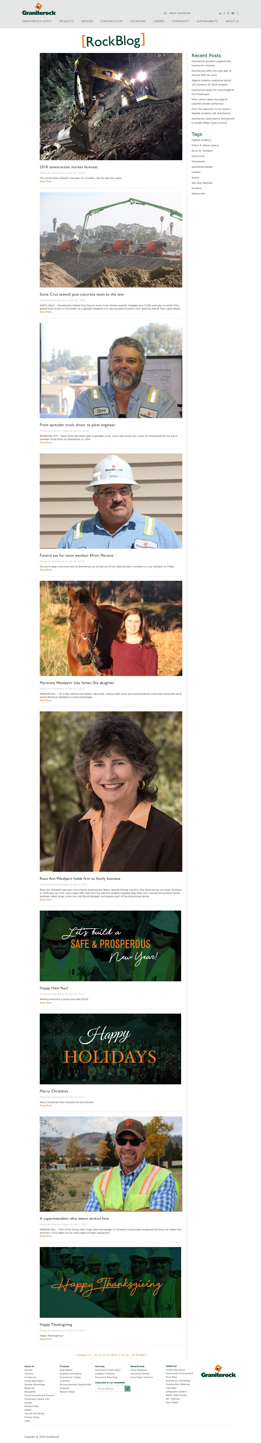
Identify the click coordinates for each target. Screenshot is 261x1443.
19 (126, 1355)
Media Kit (29, 1388)
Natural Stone (67, 1391)
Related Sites (31, 1406)
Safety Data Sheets (176, 1395)
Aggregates (66, 1370)
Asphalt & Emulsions (71, 1373)
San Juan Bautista (202, 182)
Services (100, 1366)
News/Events (137, 1366)
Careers (28, 1373)
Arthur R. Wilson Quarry (205, 145)
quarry (195, 177)
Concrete (65, 1381)
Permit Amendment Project (39, 1395)
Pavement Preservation (108, 1370)
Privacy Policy (32, 1417)
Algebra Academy (201, 140)
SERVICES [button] (87, 21)
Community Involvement (179, 1373)
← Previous (80, 1355)
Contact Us (30, 1377)
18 (123, 1355)
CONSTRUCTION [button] (111, 21)
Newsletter (30, 1391)
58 (137, 1355)
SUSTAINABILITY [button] (207, 21)
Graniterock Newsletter (178, 1380)
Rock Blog (171, 1377)
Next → (143, 1355)
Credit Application (34, 1381)
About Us (29, 1366)
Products (64, 1366)
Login (27, 1420)
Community (198, 156)
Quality (28, 1402)
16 (115, 1355)
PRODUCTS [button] (66, 21)
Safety (28, 1410)
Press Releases (138, 1370)
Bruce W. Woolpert (202, 150)
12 (100, 1355)
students (197, 188)
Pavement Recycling (106, 1377)
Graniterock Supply (70, 1377)
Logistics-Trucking (104, 1373)
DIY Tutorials (173, 1399)
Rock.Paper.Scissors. (141, 1377)
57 (133, 1355)
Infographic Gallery (176, 1391)
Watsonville (198, 193)
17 (119, 1355)
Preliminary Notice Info (36, 1399)
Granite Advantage (34, 1384)
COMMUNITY (180, 21)
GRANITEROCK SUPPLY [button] (36, 21)
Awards (28, 1370)
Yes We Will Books (34, 1413)
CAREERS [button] (158, 21)
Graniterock (198, 161)
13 (103, 1355)
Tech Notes (172, 1402)
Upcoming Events (139, 1373)
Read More (46, 181)
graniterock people (202, 166)
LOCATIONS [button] (138, 21)
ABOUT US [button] (232, 21)
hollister (196, 172)
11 (96, 1355)
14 (107, 1355)
